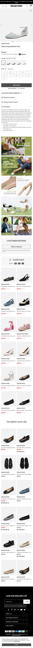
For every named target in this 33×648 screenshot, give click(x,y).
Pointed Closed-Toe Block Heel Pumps (24, 360)
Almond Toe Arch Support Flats (9, 525)
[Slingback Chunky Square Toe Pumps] (8, 349)
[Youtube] (21, 610)
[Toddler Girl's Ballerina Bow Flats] (24, 324)
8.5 (16, 75)
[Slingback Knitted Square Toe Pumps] (8, 299)
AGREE (16, 644)
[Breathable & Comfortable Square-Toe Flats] (8, 398)
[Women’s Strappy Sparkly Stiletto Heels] (8, 374)
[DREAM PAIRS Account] (27, 6)
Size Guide (10, 69)
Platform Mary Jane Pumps (24, 311)
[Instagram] (12, 610)
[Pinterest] (18, 610)
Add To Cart (16, 85)
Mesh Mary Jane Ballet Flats (8, 286)
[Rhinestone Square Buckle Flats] (24, 374)
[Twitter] (24, 610)
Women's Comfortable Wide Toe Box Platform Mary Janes (15, 552)
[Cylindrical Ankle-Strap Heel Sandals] (8, 324)
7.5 (4, 75)
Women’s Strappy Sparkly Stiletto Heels (8, 385)
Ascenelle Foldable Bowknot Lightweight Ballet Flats (14, 447)
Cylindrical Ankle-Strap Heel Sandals (8, 336)
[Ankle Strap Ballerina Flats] (3, 62)
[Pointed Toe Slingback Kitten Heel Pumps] (24, 274)
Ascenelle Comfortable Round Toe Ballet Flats (12, 499)
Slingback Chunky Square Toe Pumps (8, 360)
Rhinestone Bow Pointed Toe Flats (24, 410)
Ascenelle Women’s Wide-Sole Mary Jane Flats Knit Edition (15, 474)
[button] (2, 6)
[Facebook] (8, 610)
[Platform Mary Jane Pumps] (24, 299)
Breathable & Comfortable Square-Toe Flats (8, 410)
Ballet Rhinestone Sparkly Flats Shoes (10, 579)
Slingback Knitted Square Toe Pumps (8, 311)
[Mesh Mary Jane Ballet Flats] (8, 274)
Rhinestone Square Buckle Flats (24, 385)
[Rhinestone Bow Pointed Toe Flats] (24, 398)
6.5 (23, 72)
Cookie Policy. (16, 641)
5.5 (10, 72)
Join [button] (26, 601)
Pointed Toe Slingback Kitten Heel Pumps (24, 286)
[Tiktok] (15, 610)
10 (29, 75)
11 (4, 78)
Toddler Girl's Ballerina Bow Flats (24, 336)
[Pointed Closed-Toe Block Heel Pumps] (24, 349)
